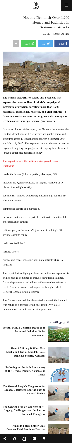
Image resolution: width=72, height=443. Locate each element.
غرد (44, 44)
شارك (62, 44)
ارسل (28, 44)
